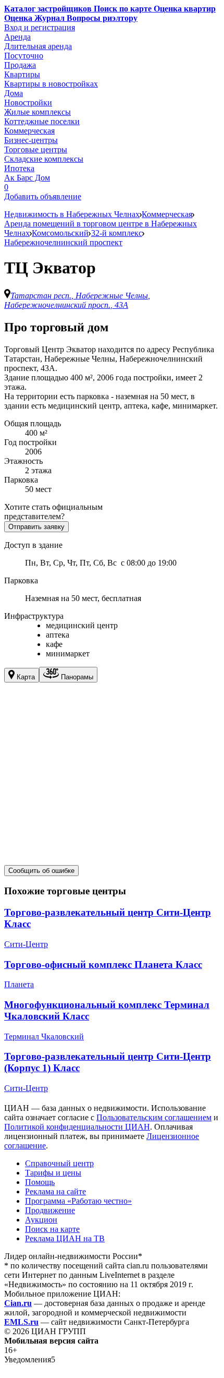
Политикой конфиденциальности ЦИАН (77, 1126)
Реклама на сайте (55, 1191)
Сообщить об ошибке (41, 870)
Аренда (17, 36)
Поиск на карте (52, 1229)
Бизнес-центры (31, 140)
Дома (13, 93)
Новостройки (28, 102)
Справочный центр (59, 1163)
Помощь (40, 1182)
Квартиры (22, 74)
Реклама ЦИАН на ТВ (65, 1238)
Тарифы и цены (53, 1172)
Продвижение (50, 1210)
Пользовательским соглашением (153, 1117)
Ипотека (19, 168)
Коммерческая (29, 130)
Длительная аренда (38, 46)
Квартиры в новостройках (51, 83)
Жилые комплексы (37, 111)
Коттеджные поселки (42, 121)
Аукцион (41, 1219)
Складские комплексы (43, 158)
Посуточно (23, 55)
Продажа (20, 65)
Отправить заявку (36, 527)
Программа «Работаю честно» (78, 1200)
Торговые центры (35, 149)
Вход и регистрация (39, 27)
